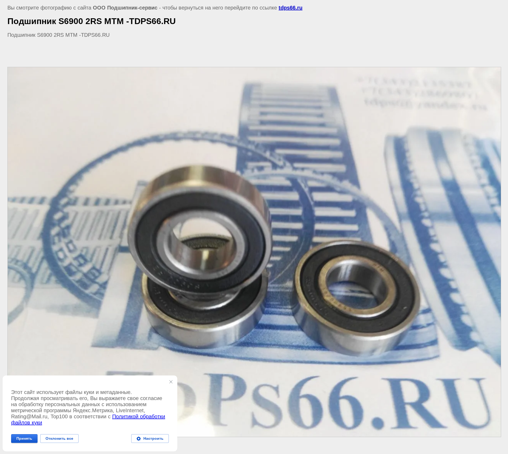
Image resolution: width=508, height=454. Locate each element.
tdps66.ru (290, 8)
